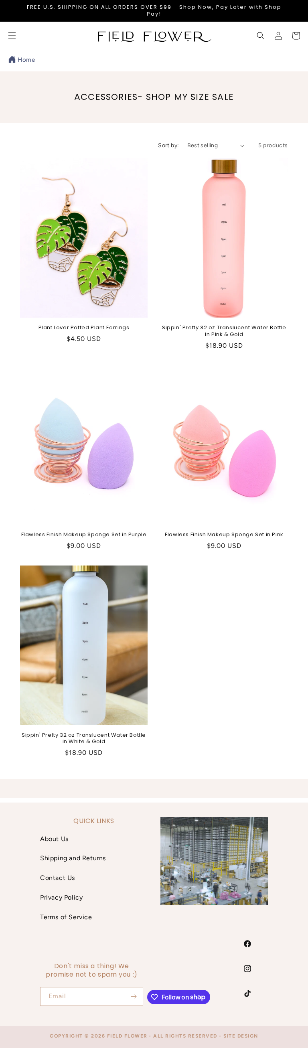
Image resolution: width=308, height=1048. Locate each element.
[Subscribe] (134, 996)
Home (26, 59)
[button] (261, 36)
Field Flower (127, 1036)
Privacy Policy (61, 897)
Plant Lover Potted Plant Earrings (84, 327)
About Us (54, 839)
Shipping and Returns (73, 858)
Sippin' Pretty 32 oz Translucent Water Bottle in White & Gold (84, 739)
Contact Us (57, 878)
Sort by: (168, 145)
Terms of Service (66, 917)
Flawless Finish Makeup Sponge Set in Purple (84, 534)
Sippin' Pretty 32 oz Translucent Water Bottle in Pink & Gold (224, 331)
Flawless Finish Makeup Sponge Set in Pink (224, 534)
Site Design (240, 1036)
